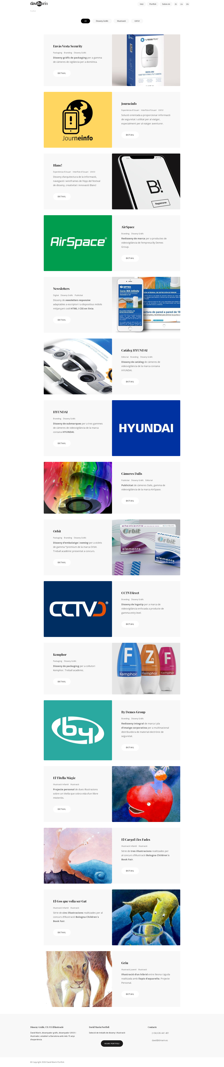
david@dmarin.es (160, 1040)
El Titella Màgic (64, 778)
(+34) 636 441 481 (160, 1033)
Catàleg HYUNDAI (134, 350)
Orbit (57, 531)
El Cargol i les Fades (135, 839)
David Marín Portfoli (55, 1062)
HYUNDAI (60, 412)
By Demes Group (133, 712)
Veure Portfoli (111, 1043)
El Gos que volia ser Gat (69, 901)
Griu (124, 963)
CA (181, 4)
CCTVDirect (130, 593)
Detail (62, 73)
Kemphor (60, 654)
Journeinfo (129, 103)
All (85, 21)
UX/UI (137, 21)
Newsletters (61, 288)
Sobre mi (166, 4)
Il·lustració (121, 21)
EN (187, 4)
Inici (141, 4)
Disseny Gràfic (102, 21)
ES (176, 4)
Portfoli (152, 4)
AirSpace (127, 227)
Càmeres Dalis (131, 473)
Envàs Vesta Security (67, 46)
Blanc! (57, 165)
